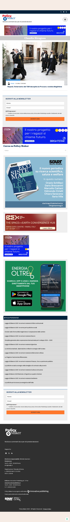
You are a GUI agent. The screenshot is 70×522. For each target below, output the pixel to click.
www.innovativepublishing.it (13, 482)
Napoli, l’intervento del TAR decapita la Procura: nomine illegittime (35, 87)
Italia (12, 83)
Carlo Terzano (21, 83)
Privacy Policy (47, 509)
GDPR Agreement (11, 111)
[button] (65, 19)
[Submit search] (65, 150)
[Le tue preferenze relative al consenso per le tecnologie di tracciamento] (67, 519)
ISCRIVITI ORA (35, 119)
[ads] (35, 35)
